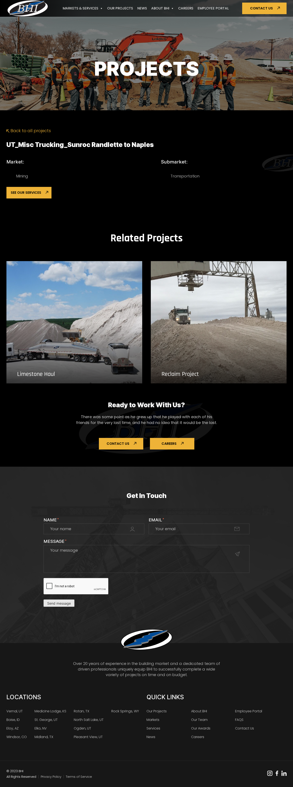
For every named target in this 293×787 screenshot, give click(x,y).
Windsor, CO (16, 736)
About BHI (160, 8)
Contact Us (261, 8)
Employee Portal (213, 8)
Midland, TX (44, 736)
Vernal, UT (14, 711)
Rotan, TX (81, 711)
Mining (22, 176)
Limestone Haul (36, 374)
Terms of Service (79, 776)
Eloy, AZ (12, 728)
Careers (185, 8)
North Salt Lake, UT (89, 719)
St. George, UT (46, 719)
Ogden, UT (82, 728)
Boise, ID (13, 719)
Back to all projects (30, 131)
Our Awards (200, 728)
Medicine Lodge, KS (50, 711)
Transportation (185, 176)
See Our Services (26, 192)
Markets (152, 719)
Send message (59, 603)
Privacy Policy (51, 776)
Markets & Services (80, 8)
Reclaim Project (180, 374)
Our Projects (120, 8)
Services (153, 728)
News (142, 8)
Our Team (199, 719)
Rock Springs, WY (125, 711)
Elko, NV (41, 728)
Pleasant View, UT (88, 736)
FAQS (239, 719)
